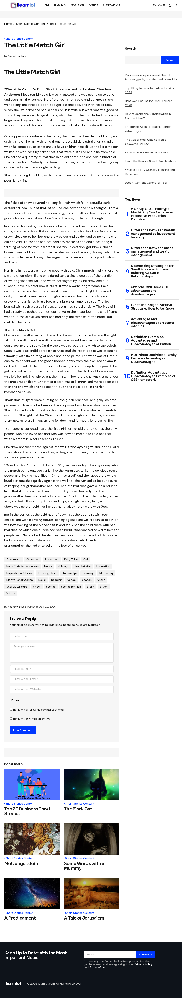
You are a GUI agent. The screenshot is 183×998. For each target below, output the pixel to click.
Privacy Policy (143, 964)
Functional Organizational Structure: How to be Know (152, 306)
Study (104, 587)
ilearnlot (12, 983)
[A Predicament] (32, 893)
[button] (6, 5)
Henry (48, 566)
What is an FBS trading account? (146, 152)
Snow (36, 587)
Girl (85, 559)
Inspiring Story (47, 573)
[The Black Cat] (91, 784)
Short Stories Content (30, 24)
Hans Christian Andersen (22, 566)
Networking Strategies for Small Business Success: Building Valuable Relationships (152, 271)
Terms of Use (97, 967)
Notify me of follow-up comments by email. (39, 709)
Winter (10, 593)
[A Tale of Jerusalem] (91, 893)
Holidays (63, 566)
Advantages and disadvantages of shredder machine (153, 323)
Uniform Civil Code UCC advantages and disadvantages (150, 291)
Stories (50, 587)
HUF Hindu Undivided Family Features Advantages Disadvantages (154, 358)
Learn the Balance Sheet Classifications (151, 161)
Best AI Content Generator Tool (146, 182)
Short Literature (17, 587)
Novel (42, 580)
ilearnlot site (83, 566)
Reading (56, 580)
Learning (88, 573)
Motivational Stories (19, 580)
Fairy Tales (71, 559)
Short (101, 580)
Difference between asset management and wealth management (152, 251)
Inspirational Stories (19, 573)
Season (87, 580)
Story (90, 587)
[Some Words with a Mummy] (91, 839)
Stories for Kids (71, 587)
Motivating (106, 573)
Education (51, 559)
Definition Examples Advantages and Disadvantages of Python (151, 340)
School (71, 580)
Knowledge (70, 573)
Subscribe (145, 954)
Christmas (32, 559)
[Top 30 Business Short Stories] (32, 784)
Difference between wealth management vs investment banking (153, 234)
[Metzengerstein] (32, 839)
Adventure (13, 559)
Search (130, 49)
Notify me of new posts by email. (32, 718)
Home (8, 24)
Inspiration (103, 566)
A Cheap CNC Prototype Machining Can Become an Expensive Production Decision (152, 214)
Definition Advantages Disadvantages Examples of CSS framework (153, 376)
